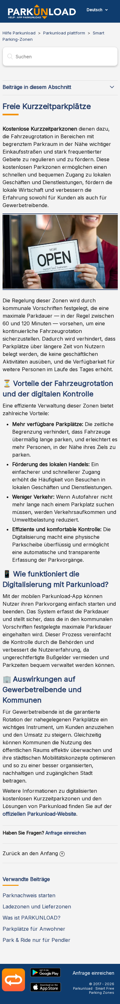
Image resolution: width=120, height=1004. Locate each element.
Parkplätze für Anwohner (34, 929)
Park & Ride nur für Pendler (36, 940)
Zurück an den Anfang (30, 853)
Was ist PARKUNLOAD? (31, 917)
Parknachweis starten (29, 895)
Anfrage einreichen (65, 833)
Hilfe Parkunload (19, 32)
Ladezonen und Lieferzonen (37, 906)
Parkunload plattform (64, 32)
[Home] (42, 12)
